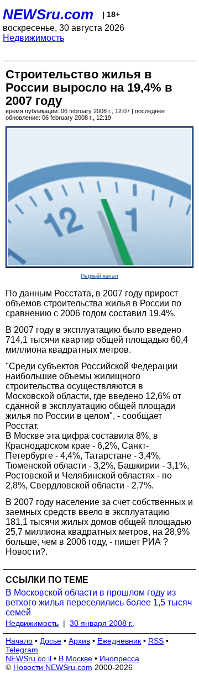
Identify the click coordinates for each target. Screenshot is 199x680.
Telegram (22, 649)
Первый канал (99, 276)
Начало (19, 640)
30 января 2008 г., (102, 623)
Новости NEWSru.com (52, 667)
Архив (79, 640)
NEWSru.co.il (28, 658)
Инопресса (119, 658)
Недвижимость (33, 37)
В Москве (75, 658)
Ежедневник (119, 640)
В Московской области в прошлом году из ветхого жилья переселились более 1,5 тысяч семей (99, 602)
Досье (50, 640)
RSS (156, 640)
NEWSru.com (48, 14)
